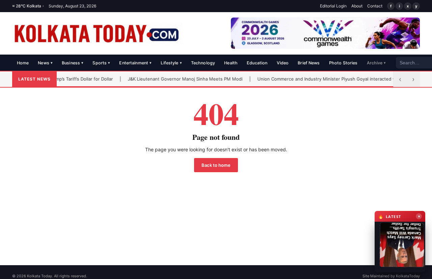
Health (231, 62)
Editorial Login (333, 5)
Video (283, 62)
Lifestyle (171, 62)
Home (23, 62)
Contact (374, 5)
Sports (101, 62)
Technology (203, 62)
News (45, 62)
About (356, 5)
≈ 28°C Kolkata (28, 5)
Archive (376, 62)
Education (257, 62)
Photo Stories (343, 62)
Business (72, 62)
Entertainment (135, 62)
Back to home (216, 165)
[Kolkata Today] (97, 33)
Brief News (309, 62)
